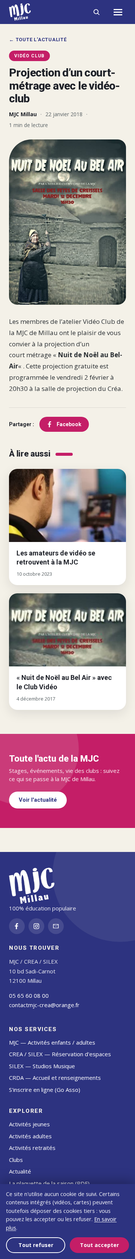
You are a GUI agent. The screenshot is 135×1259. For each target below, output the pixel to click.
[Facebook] (17, 926)
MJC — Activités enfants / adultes (52, 1042)
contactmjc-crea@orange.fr (44, 1005)
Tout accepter (99, 1245)
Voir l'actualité (38, 799)
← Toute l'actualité (38, 39)
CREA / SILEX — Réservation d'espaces (60, 1054)
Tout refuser (35, 1245)
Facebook (69, 424)
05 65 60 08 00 (29, 995)
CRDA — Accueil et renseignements (55, 1077)
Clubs (16, 1159)
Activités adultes (30, 1136)
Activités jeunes (29, 1124)
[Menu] (118, 12)
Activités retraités (32, 1147)
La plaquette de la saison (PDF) (49, 1183)
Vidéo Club (29, 55)
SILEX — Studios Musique (42, 1066)
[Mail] (56, 926)
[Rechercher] (96, 12)
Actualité (20, 1171)
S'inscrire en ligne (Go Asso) (44, 1089)
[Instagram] (36, 926)
